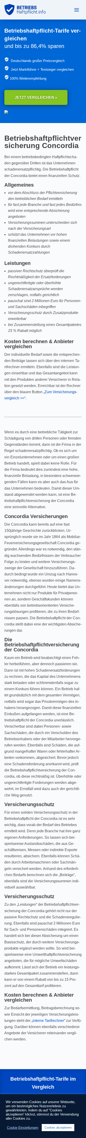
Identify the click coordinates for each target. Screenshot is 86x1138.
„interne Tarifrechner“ (48, 1021)
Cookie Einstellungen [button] (22, 1128)
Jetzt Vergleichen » (36, 97)
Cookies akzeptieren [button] (58, 1127)
